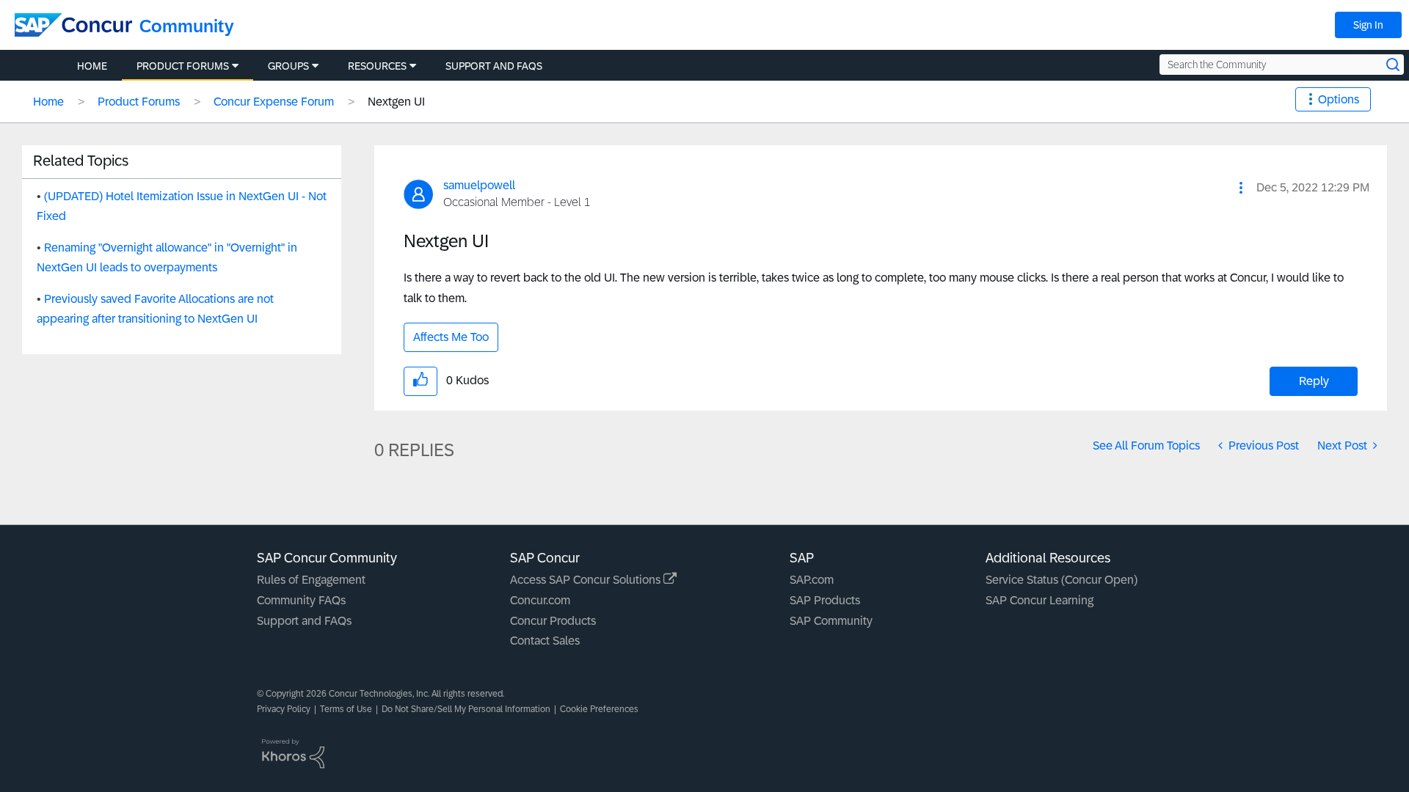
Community (186, 26)
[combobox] (1281, 64)
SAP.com (812, 579)
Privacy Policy (283, 709)
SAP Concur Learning (1039, 600)
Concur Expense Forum (274, 101)
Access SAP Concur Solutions (586, 579)
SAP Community (831, 621)
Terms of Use (346, 709)
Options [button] (1338, 99)
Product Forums (139, 101)
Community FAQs (301, 600)
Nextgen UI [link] (396, 101)
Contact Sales (545, 640)
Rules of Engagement (311, 579)
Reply (1314, 381)
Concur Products (553, 621)
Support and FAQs (304, 621)
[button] (1240, 187)
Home (48, 101)
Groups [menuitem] (288, 66)
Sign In (1368, 25)
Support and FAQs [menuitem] (493, 66)
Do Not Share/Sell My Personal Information (466, 709)
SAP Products (825, 600)
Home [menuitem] (92, 66)
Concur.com (540, 600)
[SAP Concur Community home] (73, 25)
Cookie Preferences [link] (599, 709)
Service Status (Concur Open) (1061, 579)
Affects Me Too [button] (451, 337)
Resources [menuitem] (377, 66)
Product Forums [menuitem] (182, 66)
